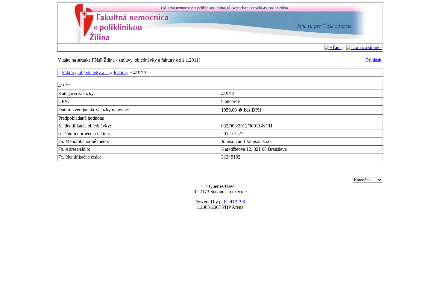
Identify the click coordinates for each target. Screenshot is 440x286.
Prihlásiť (374, 60)
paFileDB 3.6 (232, 201)
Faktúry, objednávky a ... (85, 72)
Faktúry (121, 72)
